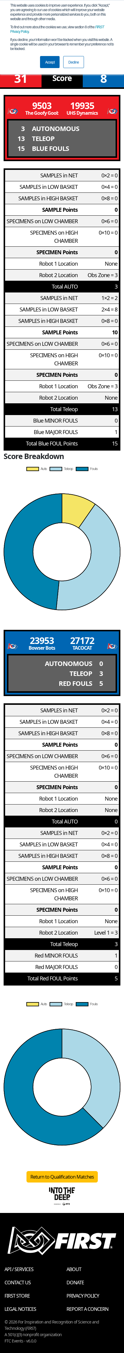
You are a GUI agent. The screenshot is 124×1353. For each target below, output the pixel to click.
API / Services (19, 1269)
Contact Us (18, 1282)
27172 (82, 640)
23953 (42, 640)
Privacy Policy (83, 1295)
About (74, 1269)
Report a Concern (87, 1309)
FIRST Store (17, 1295)
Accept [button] (49, 61)
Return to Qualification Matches (62, 1176)
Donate (75, 1282)
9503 (41, 105)
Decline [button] (73, 61)
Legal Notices (20, 1309)
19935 (82, 105)
